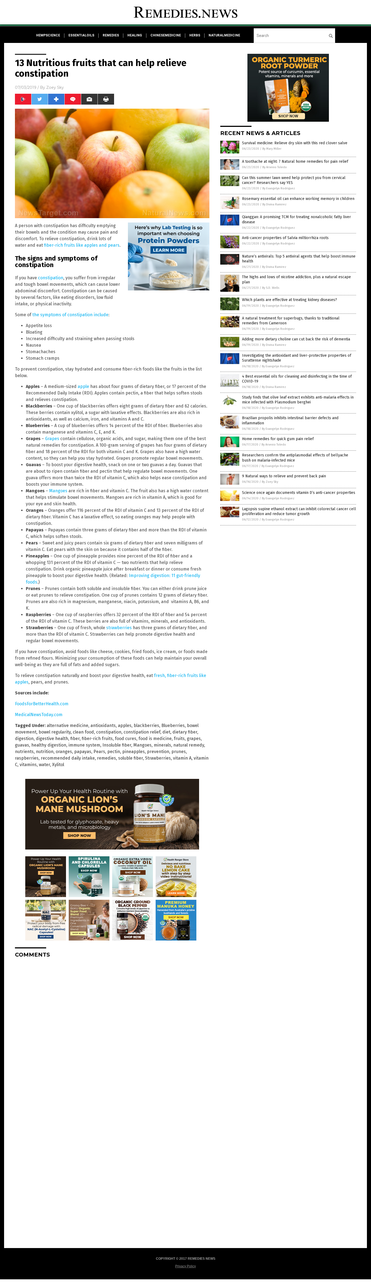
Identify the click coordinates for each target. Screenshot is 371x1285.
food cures (125, 738)
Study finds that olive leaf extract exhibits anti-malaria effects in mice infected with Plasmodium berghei (298, 400)
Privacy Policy (185, 1266)
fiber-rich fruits (97, 738)
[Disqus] (112, 1030)
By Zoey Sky (270, 482)
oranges (64, 751)
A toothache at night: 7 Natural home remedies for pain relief (295, 161)
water (44, 764)
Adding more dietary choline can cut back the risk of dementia (296, 339)
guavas (22, 745)
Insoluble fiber (116, 745)
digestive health (52, 738)
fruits (179, 738)
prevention (158, 751)
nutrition (45, 751)
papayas (82, 751)
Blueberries (173, 725)
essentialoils (81, 35)
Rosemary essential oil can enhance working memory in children (298, 198)
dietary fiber (184, 732)
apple (83, 386)
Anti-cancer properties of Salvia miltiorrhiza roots (285, 238)
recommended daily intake (68, 758)
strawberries (119, 627)
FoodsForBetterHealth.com (41, 703)
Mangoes (58, 490)
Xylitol (58, 764)
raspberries (27, 758)
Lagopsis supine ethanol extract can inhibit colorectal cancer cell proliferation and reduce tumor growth (299, 511)
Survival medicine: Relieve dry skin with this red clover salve (294, 143)
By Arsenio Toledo (274, 167)
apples (124, 725)
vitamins (28, 764)
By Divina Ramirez (274, 204)
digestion (24, 738)
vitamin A (182, 758)
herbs (194, 35)
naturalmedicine (224, 35)
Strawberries (158, 758)
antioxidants (103, 725)
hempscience (48, 35)
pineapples (133, 751)
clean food (83, 732)
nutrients (24, 751)
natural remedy (188, 745)
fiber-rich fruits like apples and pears (82, 245)
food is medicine (155, 738)
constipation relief (142, 732)
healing (134, 35)
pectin (113, 751)
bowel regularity (55, 732)
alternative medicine (67, 725)
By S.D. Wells (270, 288)
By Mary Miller (271, 149)
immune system (84, 745)
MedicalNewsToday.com (38, 714)
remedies (111, 35)
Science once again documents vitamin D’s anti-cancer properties (298, 492)
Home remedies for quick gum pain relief (278, 439)
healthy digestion (48, 745)
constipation (50, 277)
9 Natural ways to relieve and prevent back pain (284, 476)
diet (166, 732)
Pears (99, 751)
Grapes (52, 438)
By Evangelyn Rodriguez (278, 188)
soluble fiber (130, 758)
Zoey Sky (55, 87)
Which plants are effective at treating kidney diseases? (289, 299)
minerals (162, 745)
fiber (75, 738)
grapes (194, 738)
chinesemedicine (165, 35)
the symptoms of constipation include (70, 314)
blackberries (146, 725)
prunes (178, 751)
